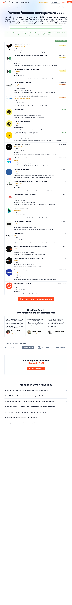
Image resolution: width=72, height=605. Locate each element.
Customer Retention (18, 105)
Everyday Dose (18, 146)
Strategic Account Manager (22, 121)
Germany (16, 164)
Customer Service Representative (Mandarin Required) (30, 181)
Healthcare (35, 279)
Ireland (27, 138)
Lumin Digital (17, 210)
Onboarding (50, 229)
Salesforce (29, 266)
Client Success (38, 92)
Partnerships (46, 165)
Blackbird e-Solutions (19, 46)
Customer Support (26, 190)
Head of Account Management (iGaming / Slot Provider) (30, 246)
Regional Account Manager (22, 144)
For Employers (55, 2)
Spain (24, 164)
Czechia (28, 164)
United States (17, 63)
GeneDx (16, 272)
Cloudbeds (17, 111)
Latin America (17, 50)
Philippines (34, 115)
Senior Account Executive (21, 208)
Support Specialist (19, 233)
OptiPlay (16, 249)
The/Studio (17, 171)
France (30, 202)
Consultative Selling (28, 78)
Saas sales (34, 217)
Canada (22, 90)
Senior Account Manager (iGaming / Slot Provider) (29, 258)
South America (24, 50)
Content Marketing (38, 52)
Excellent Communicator (53, 154)
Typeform (16, 223)
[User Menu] (37, 2)
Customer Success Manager (22, 82)
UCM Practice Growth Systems (22, 98)
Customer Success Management (49, 65)
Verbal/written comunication (53, 190)
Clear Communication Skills (38, 105)
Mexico (29, 50)
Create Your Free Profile (37, 368)
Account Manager (19, 109)
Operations (54, 52)
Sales (25, 117)
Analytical (26, 154)
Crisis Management (38, 78)
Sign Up (69, 2)
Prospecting (52, 165)
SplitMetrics (17, 160)
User (32, 2)
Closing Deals (32, 204)
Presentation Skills (40, 117)
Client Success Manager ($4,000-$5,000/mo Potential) (30, 96)
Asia (15, 115)
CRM (44, 78)
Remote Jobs (15, 2)
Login (63, 2)
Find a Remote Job (24, 2)
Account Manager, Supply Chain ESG (25, 194)
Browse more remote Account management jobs (37, 299)
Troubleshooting (22, 242)
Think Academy (18, 183)
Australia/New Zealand (21, 115)
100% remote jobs (61, 23)
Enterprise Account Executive (23, 158)
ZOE (15, 135)
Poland (31, 164)
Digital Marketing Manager (22, 44)
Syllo (15, 235)
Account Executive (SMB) (21, 169)
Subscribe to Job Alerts (62, 40)
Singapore (29, 115)
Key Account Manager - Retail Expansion (26, 132)
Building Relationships (29, 92)
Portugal (20, 164)
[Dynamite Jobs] (3, 7)
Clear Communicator (29, 52)
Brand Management (28, 65)
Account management (19, 52)
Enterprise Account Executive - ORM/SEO (26, 69)
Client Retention (37, 65)
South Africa (51, 175)
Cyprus (27, 252)
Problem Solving (42, 279)
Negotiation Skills (46, 92)
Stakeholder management (55, 140)
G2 (14, 285)
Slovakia (23, 252)
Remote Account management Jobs (15, 6)
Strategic (53, 92)
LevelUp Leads (18, 85)
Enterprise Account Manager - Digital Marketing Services (31, 55)
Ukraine (19, 252)
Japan (39, 115)
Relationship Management (53, 279)
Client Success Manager (21, 270)
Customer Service (27, 105)
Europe (15, 138)
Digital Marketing (47, 52)
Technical (16, 229)
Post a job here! (43, 2)
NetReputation (17, 58)
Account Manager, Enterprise (22, 283)
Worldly (16, 197)
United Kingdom (21, 138)
